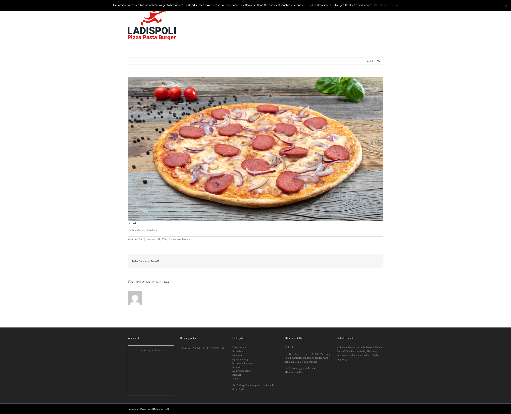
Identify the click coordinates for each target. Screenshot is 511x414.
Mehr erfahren (389, 5)
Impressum (133, 409)
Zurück (369, 61)
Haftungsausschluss (162, 409)
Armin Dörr (137, 239)
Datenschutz (146, 409)
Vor (379, 61)
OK (376, 5)
